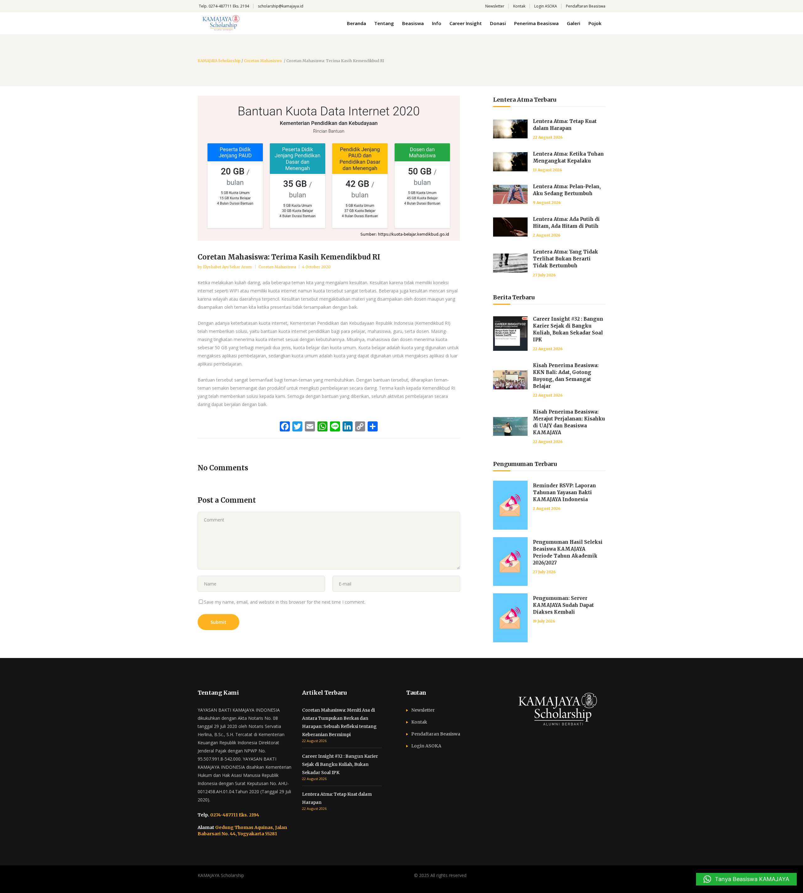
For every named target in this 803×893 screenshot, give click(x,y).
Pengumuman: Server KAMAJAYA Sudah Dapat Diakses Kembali (563, 605)
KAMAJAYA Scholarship (219, 61)
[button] (746, 879)
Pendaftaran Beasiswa (585, 6)
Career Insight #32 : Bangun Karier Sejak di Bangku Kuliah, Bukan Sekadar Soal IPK (340, 764)
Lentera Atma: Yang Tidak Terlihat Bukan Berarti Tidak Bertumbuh (565, 259)
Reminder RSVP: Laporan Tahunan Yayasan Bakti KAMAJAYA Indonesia (564, 492)
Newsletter (494, 6)
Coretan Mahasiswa (263, 61)
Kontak (519, 6)
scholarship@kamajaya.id (280, 6)
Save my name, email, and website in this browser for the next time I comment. (284, 602)
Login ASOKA (545, 6)
